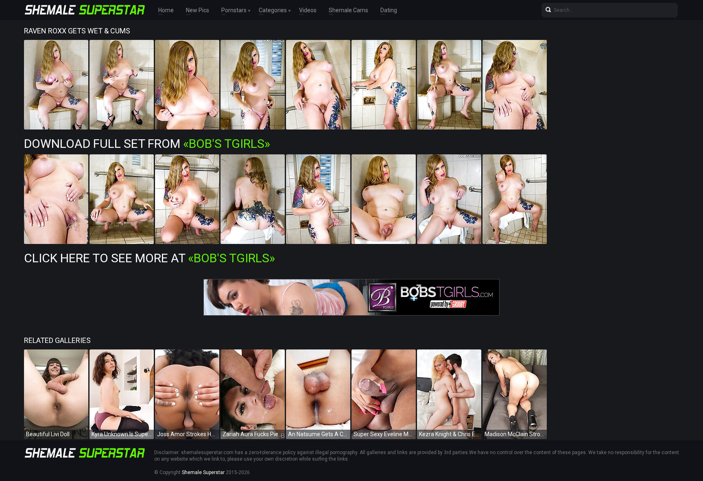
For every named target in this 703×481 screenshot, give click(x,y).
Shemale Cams (348, 10)
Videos (308, 10)
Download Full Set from (147, 143)
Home (166, 10)
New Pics (197, 10)
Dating (388, 10)
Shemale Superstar (203, 472)
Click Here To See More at (149, 258)
